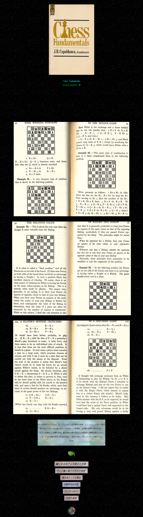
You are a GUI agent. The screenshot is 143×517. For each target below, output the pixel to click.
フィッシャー (90, 424)
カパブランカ (63, 424)
